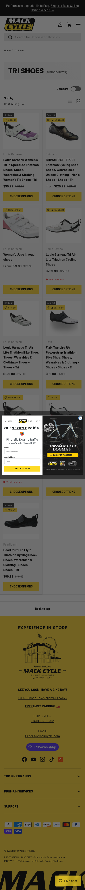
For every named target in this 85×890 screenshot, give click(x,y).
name (6, 447)
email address (9, 457)
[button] (22, 421)
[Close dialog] (80, 418)
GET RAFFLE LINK (22, 468)
